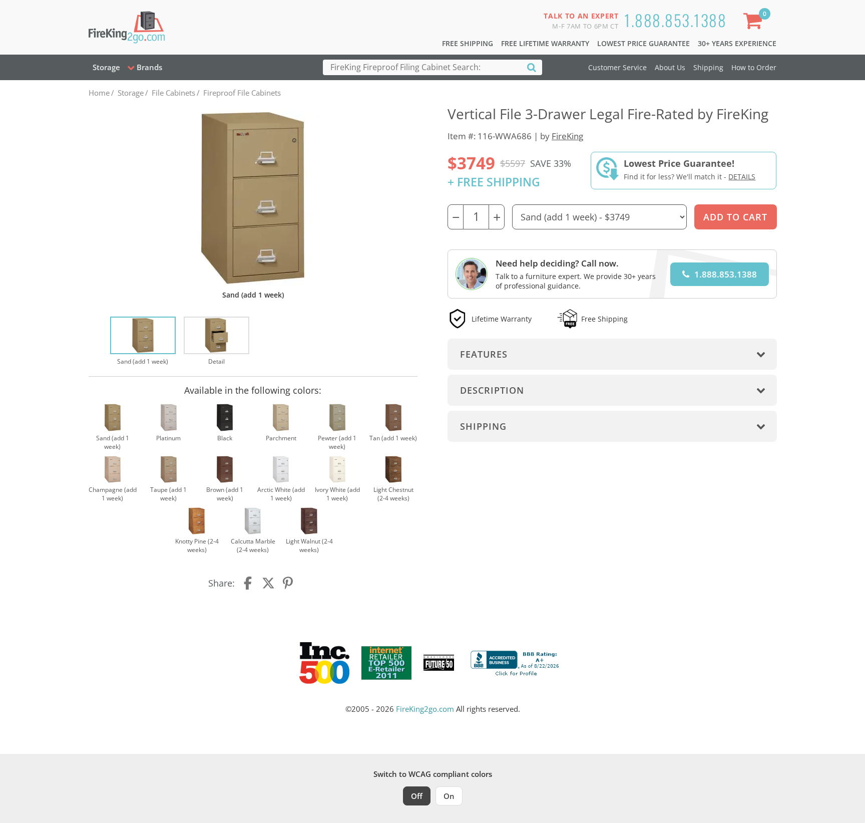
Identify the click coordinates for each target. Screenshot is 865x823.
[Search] (532, 67)
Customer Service (617, 67)
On (449, 796)
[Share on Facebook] (249, 583)
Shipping (708, 67)
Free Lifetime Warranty (545, 43)
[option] (143, 342)
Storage (106, 67)
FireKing (567, 136)
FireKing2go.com (425, 709)
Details (741, 176)
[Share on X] (268, 583)
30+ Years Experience (737, 43)
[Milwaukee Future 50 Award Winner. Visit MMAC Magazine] (438, 663)
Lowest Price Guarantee (643, 43)
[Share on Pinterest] (288, 583)
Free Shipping (467, 43)
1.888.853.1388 (675, 20)
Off (416, 796)
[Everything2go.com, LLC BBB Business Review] (516, 662)
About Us (670, 67)
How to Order (753, 67)
